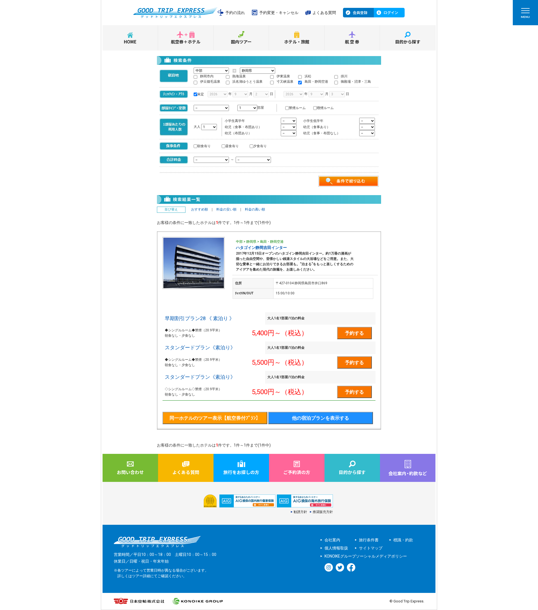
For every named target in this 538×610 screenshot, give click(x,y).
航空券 (352, 42)
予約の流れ (235, 12)
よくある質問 (324, 12)
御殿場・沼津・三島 (356, 82)
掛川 (344, 76)
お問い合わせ (130, 472)
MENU (525, 17)
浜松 (308, 76)
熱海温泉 (239, 76)
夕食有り (260, 146)
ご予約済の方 (296, 472)
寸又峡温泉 (285, 82)
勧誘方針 (300, 512)
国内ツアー (241, 42)
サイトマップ (370, 548)
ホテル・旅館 (296, 42)
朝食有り (204, 146)
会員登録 (360, 12)
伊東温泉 (283, 76)
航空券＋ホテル (185, 42)
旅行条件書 (369, 540)
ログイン (391, 12)
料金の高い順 (255, 209)
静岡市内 (207, 76)
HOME (130, 42)
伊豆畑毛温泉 (210, 82)
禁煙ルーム (297, 108)
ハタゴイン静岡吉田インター (261, 247)
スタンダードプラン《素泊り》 (200, 347)
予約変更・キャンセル (278, 12)
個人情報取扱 (336, 548)
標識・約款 (403, 540)
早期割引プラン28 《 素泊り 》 (199, 318)
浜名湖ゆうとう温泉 (247, 82)
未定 (200, 94)
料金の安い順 (226, 209)
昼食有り (232, 146)
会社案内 (332, 540)
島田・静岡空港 (316, 82)
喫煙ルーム (325, 108)
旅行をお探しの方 (241, 472)
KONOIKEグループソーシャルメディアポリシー (365, 556)
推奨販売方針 (323, 512)
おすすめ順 (199, 209)
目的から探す (407, 42)
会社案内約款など (407, 473)
